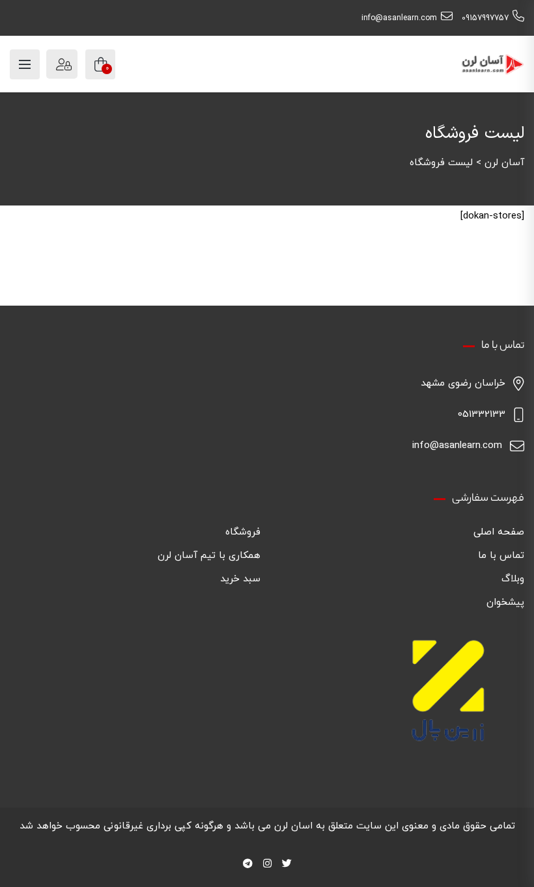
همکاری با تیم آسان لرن (209, 556)
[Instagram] (267, 864)
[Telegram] (248, 864)
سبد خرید (240, 579)
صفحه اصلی (498, 532)
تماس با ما (501, 556)
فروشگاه (242, 532)
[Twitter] (287, 864)
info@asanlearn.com (399, 18)
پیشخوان (505, 602)
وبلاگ (512, 579)
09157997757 (485, 18)
